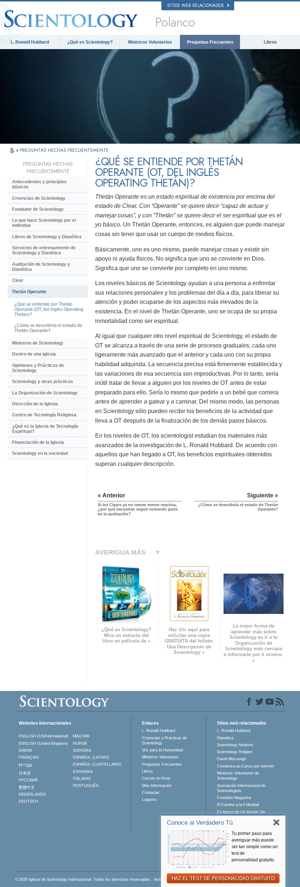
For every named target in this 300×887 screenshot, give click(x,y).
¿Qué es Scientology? (90, 42)
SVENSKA (82, 750)
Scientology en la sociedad (40, 453)
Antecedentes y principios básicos (39, 184)
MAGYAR (81, 736)
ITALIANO (82, 778)
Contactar (151, 792)
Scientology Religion (234, 752)
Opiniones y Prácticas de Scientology (38, 368)
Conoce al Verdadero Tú (200, 822)
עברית (25, 765)
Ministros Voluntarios (150, 42)
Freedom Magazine (234, 797)
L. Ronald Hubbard (30, 42)
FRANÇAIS (29, 757)
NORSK (80, 743)
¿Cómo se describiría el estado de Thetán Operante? (48, 328)
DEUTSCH (28, 801)
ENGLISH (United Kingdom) (43, 743)
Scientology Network (235, 745)
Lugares (149, 799)
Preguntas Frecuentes (210, 42)
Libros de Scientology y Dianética (47, 236)
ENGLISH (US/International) (43, 736)
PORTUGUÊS (85, 785)
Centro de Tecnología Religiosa (44, 414)
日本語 (25, 773)
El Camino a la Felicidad (238, 804)
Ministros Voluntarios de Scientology (238, 775)
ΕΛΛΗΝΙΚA (83, 771)
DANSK (25, 750)
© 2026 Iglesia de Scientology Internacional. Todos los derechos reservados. (83, 879)
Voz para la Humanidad (162, 750)
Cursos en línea (156, 778)
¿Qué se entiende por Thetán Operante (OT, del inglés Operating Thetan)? (48, 309)
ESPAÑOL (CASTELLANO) (97, 764)
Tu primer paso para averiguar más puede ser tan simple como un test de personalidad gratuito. (255, 846)
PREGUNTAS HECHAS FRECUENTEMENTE (64, 150)
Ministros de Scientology (37, 343)
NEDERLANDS (32, 794)
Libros (270, 42)
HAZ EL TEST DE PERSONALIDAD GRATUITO (223, 878)
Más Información (157, 785)
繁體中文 (27, 787)
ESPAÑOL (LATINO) (91, 757)
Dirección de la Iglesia (35, 403)
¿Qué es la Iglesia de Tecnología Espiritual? (45, 429)
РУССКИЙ (28, 780)
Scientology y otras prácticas (42, 381)
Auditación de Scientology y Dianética (41, 267)
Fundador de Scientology (38, 209)
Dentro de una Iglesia (34, 354)
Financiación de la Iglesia (38, 442)
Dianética (225, 738)
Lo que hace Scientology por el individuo (44, 223)
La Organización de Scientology (45, 392)
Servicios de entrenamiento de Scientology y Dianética (44, 250)
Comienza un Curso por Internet (245, 766)
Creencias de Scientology (38, 198)
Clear (17, 280)
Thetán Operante (29, 291)
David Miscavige (231, 759)
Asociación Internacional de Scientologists (241, 788)
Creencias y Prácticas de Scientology (164, 740)
